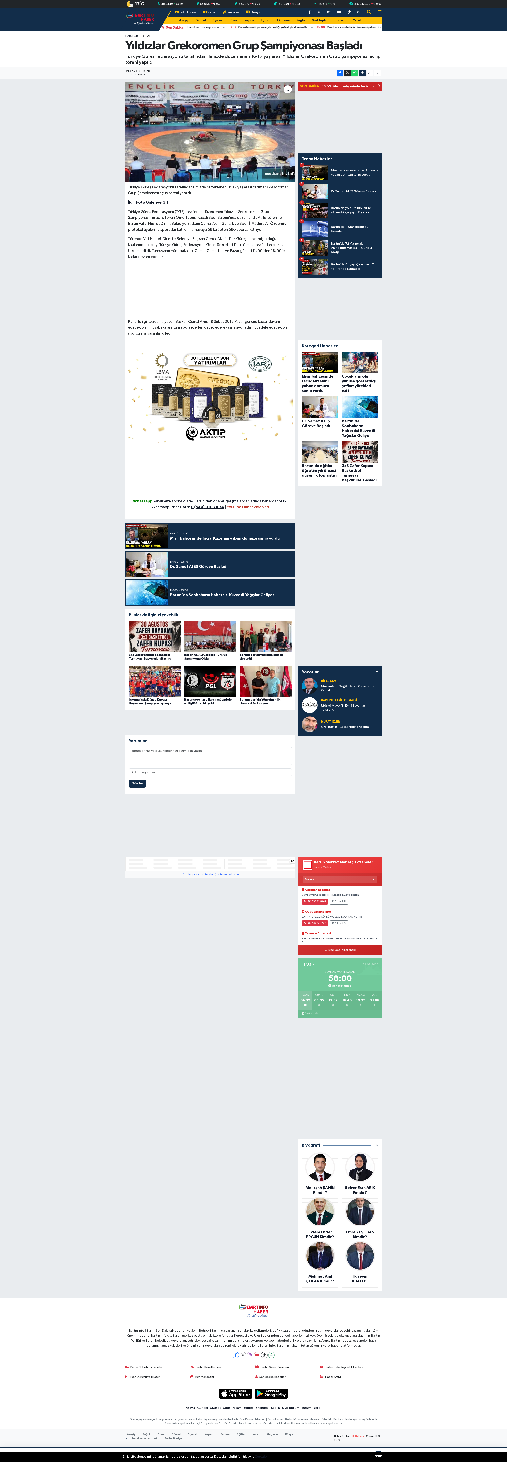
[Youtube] (257, 1355)
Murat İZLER (330, 721)
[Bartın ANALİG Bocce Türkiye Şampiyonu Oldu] (210, 636)
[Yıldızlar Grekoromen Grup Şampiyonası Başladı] (210, 132)
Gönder (137, 783)
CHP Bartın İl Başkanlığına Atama (345, 727)
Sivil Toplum (320, 20)
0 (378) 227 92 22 (316, 923)
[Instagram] (250, 1355)
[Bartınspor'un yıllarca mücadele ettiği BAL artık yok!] (210, 681)
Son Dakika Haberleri (272, 1376)
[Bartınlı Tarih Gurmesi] (310, 705)
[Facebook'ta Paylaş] (340, 73)
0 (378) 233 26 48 (316, 901)
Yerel (357, 20)
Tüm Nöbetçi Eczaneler (341, 950)
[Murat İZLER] (310, 724)
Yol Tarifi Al (340, 901)
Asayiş (184, 20)
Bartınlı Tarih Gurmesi (339, 700)
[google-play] (271, 1393)
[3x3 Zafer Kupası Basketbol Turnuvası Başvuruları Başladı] (155, 636)
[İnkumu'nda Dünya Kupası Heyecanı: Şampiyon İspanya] (155, 681)
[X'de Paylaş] (347, 73)
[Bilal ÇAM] (310, 685)
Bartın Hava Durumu (208, 1367)
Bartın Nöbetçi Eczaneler (146, 1367)
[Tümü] (376, 672)
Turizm (341, 20)
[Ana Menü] (378, 12)
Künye (255, 12)
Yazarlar (233, 12)
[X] (243, 1355)
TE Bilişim (357, 1436)
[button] (373, 86)
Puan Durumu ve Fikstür (145, 1376)
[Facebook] (236, 1355)
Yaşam (249, 20)
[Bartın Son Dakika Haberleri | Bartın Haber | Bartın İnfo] (140, 19)
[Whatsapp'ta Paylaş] (354, 73)
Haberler (131, 36)
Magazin (272, 1434)
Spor (234, 20)
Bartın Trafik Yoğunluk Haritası (344, 1367)
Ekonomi (283, 20)
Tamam (378, 1456)
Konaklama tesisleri (144, 1438)
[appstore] (235, 1393)
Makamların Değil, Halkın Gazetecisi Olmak (347, 688)
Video (211, 12)
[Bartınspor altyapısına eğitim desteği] (266, 636)
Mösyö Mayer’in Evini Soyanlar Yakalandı (343, 707)
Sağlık (300, 20)
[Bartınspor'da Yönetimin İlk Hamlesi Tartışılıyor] (266, 681)
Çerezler (261, 1456)
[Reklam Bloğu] (210, 396)
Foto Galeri (187, 12)
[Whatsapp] (271, 1355)
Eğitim (265, 20)
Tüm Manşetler (204, 1376)
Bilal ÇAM (328, 681)
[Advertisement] (210, 291)
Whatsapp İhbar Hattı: (188, 507)
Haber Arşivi (333, 1376)
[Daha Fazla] (362, 73)
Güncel (200, 20)
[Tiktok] (264, 1355)
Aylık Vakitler (312, 1013)
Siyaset (218, 20)
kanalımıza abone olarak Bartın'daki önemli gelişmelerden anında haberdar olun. (220, 501)
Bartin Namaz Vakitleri (275, 1367)
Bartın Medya (173, 1438)
